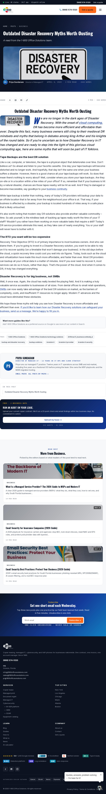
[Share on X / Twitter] (10, 100)
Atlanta (58, 703)
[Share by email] (21, 100)
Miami (57, 700)
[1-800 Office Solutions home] (8, 9)
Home (5, 26)
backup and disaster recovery (13, 342)
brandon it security (85, 342)
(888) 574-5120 (10, 660)
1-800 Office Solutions (16, 337)
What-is (6, 738)
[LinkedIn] (11, 769)
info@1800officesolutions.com (15, 672)
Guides (6, 731)
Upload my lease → (53, 420)
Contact (58, 731)
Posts (13, 26)
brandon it (50, 342)
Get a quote (98, 2)
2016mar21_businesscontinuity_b (80, 337)
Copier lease (8, 690)
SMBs (3, 289)
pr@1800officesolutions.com (14, 678)
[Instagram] (17, 769)
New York (59, 690)
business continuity (57, 189)
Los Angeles (60, 693)
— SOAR (7, 713)
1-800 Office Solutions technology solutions (46, 337)
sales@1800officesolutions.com (16, 675)
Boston (58, 707)
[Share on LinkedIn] (15, 100)
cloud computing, (91, 122)
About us (58, 728)
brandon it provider (66, 342)
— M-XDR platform (11, 707)
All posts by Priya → (38, 374)
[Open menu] (100, 9)
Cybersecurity (8, 703)
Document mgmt (9, 696)
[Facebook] (5, 769)
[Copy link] (27, 100)
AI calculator (8, 745)
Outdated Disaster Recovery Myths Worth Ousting (25, 392)
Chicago (58, 696)
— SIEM (6, 710)
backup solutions (35, 342)
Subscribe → (75, 620)
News (5, 741)
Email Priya (21, 374)
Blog (5, 728)
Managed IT (8, 700)
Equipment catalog (10, 717)
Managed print (9, 693)
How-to (6, 735)
